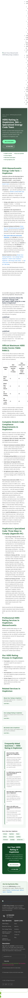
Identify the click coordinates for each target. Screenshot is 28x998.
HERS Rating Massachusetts (15, 114)
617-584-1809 (6, 264)
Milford (4, 836)
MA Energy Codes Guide (15, 260)
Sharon (17, 834)
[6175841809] (4, 916)
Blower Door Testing (6, 926)
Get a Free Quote (9, 141)
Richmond (5, 839)
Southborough (15, 890)
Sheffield (18, 836)
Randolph (12, 839)
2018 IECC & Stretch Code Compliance (6, 932)
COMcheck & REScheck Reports (6, 939)
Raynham (11, 834)
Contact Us (16, 934)
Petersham (11, 836)
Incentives (16, 929)
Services (7, 114)
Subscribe (6, 961)
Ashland (8, 890)
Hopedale (9, 892)
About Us (16, 926)
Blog (15, 937)
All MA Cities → (20, 839)
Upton (4, 892)
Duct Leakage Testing (7, 929)
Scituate (5, 834)
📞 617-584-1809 (9, 146)
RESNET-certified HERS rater (17, 191)
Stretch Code (5, 184)
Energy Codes (17, 931)
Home (3, 114)
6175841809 (10, 915)
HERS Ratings (5, 923)
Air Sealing (4, 935)
